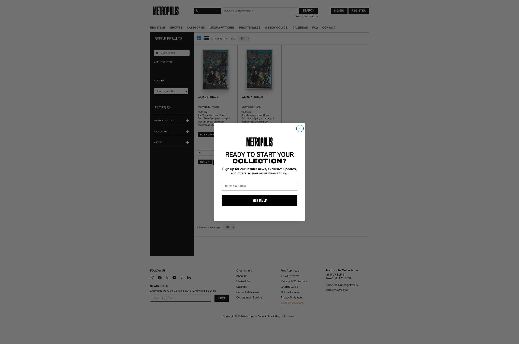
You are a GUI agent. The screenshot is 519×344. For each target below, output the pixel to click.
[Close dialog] (299, 128)
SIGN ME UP (259, 200)
